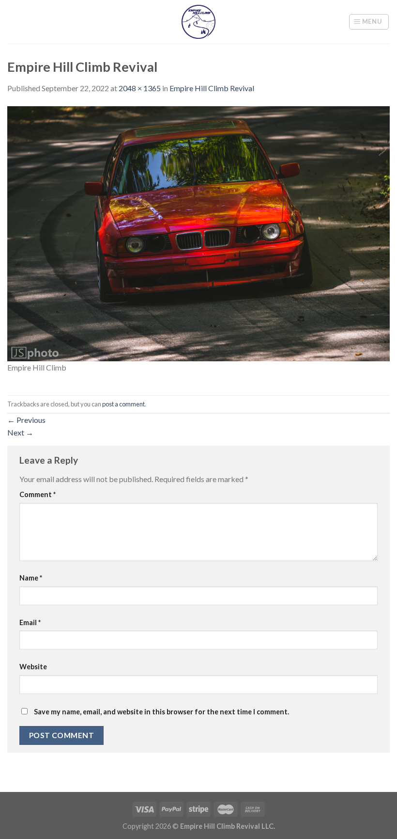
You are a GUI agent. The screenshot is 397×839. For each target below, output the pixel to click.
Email (30, 622)
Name (30, 578)
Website (33, 666)
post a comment (123, 404)
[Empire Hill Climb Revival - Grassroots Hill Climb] (198, 22)
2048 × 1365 (140, 88)
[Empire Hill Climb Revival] (198, 232)
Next (20, 432)
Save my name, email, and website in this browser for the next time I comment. (161, 712)
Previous (26, 419)
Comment (37, 494)
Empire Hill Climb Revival (211, 88)
